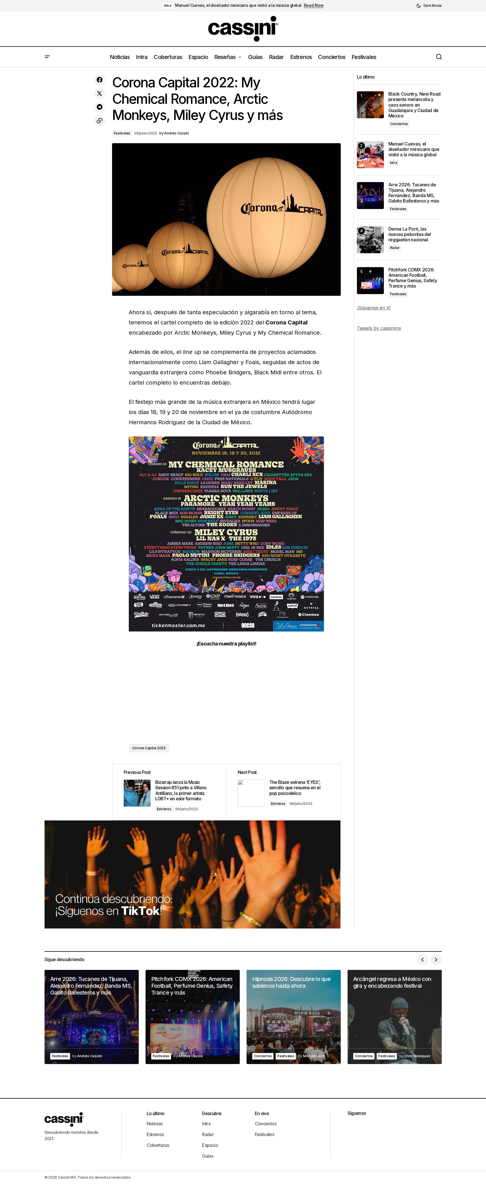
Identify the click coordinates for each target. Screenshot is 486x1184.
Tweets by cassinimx (379, 328)
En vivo (262, 1113)
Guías (207, 1156)
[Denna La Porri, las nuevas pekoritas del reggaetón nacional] (370, 239)
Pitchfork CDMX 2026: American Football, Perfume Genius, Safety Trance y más (412, 278)
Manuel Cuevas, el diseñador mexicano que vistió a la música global (238, 5)
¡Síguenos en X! (374, 308)
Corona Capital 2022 (149, 748)
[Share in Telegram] (99, 107)
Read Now (314, 5)
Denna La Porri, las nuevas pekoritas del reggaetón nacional (409, 234)
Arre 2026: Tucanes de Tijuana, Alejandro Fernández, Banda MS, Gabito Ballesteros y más (413, 193)
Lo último (156, 1113)
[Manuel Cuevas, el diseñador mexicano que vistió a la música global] (370, 154)
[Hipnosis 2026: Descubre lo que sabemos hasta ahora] (294, 1017)
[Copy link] (99, 121)
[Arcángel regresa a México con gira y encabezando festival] (395, 1017)
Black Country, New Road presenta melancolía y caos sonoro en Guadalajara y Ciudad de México (414, 105)
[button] (429, 5)
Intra (167, 5)
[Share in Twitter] (99, 93)
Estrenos (164, 809)
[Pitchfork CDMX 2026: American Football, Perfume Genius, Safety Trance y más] (370, 280)
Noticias (155, 1123)
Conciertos (399, 124)
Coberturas (158, 1145)
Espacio (210, 1145)
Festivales (122, 133)
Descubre (211, 1113)
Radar (395, 248)
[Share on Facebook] (99, 80)
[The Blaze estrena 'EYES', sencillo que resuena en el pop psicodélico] (283, 792)
